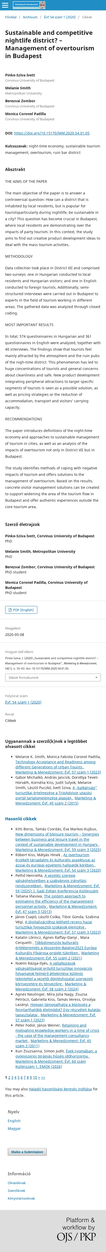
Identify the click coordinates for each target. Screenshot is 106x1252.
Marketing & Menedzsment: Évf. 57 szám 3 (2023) (58, 932)
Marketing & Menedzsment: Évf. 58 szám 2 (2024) (50, 986)
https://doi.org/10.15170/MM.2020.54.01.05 (52, 133)
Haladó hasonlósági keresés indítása (60, 1088)
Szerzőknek (16, 1190)
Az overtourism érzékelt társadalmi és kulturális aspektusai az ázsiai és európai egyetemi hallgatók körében (55, 860)
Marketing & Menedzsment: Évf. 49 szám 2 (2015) (55, 801)
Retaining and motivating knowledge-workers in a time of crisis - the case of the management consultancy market (57, 1033)
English (14, 1120)
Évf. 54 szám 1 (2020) (60, 17)
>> (43, 1077)
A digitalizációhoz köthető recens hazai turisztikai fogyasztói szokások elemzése (53, 924)
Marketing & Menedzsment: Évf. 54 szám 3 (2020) (58, 870)
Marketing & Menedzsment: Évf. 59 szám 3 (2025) (58, 849)
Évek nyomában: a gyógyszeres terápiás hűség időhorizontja (56, 1054)
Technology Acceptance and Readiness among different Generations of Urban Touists (55, 764)
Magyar (14, 1128)
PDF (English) (23, 610)
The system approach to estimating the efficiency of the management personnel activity (54, 901)
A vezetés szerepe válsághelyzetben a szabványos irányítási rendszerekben (50, 880)
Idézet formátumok (24, 677)
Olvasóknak (17, 1182)
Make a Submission (27, 1151)
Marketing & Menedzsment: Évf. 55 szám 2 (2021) (57, 955)
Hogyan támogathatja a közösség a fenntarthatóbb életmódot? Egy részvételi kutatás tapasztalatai (58, 1009)
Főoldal (10, 17)
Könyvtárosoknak (21, 1198)
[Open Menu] (5, 5)
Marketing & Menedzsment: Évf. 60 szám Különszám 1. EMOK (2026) (50, 1064)
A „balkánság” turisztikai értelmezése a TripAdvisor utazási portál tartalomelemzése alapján (56, 792)
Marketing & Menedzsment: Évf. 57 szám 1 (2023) (58, 772)
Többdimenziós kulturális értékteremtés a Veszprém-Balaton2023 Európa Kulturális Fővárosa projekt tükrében (56, 947)
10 (35, 1077)
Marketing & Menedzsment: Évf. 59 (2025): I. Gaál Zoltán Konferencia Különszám (57, 888)
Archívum (30, 17)
